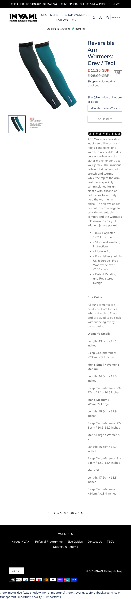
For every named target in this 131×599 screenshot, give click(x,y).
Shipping (93, 81)
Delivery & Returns (65, 547)
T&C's (110, 541)
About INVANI (21, 541)
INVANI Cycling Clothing (108, 570)
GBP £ (115, 17)
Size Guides (75, 541)
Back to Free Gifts (68, 512)
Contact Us (95, 541)
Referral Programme (49, 541)
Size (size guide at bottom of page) (105, 100)
